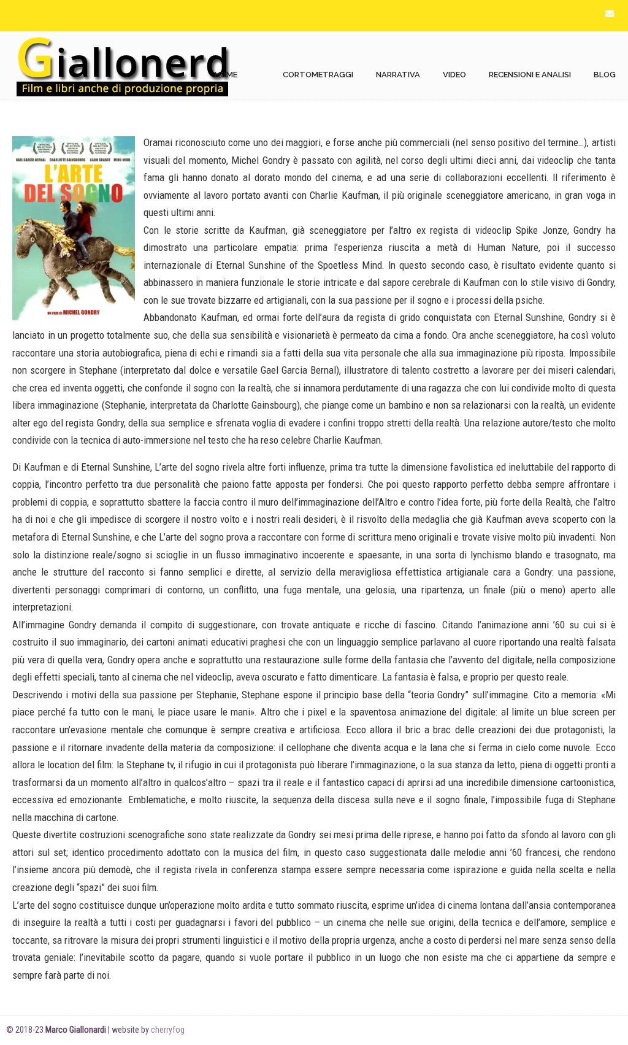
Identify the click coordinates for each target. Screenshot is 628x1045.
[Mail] (609, 13)
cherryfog (168, 1030)
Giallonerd (122, 65)
